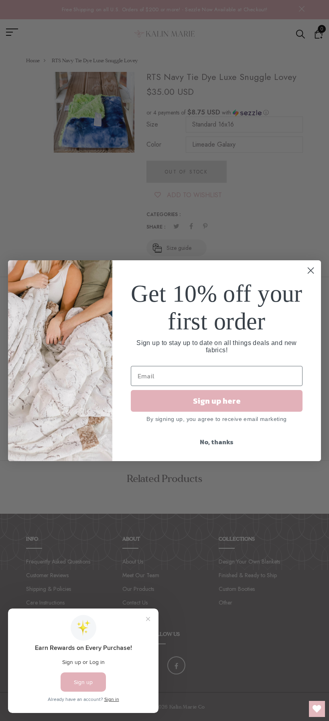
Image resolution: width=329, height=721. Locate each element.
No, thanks (217, 442)
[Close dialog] (311, 270)
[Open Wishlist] (317, 709)
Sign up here (217, 401)
